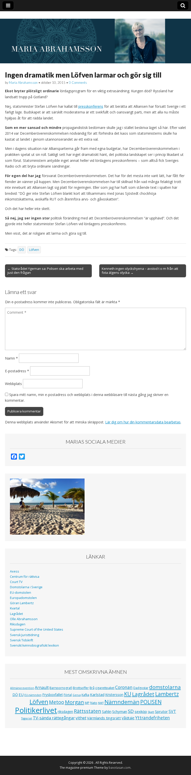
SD (131, 711)
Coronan (124, 687)
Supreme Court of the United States (36, 629)
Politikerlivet (36, 710)
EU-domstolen (20, 592)
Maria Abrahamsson (23, 83)
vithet (81, 718)
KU (127, 693)
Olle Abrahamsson (24, 619)
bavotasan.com (120, 768)
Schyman (119, 711)
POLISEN (151, 701)
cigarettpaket (104, 688)
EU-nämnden (33, 695)
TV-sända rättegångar (54, 718)
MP (87, 703)
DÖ (21, 250)
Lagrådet (16, 614)
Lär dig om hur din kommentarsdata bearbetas (143, 422)
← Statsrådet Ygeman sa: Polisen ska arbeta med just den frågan (45, 270)
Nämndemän (122, 702)
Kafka (85, 695)
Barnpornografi (60, 688)
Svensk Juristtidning (24, 635)
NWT (101, 703)
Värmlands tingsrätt (104, 717)
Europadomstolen (23, 598)
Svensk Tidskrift (21, 640)
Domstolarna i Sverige (26, 587)
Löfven (34, 250)
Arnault (42, 687)
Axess (14, 571)
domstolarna (165, 686)
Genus (77, 695)
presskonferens (90, 106)
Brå (92, 688)
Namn (11, 358)
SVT (172, 711)
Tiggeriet (26, 718)
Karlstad (97, 694)
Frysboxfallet (52, 694)
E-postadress (17, 371)
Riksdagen (17, 624)
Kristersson (114, 694)
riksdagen (65, 711)
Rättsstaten (87, 711)
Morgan (74, 701)
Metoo (56, 702)
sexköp (141, 711)
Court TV (16, 582)
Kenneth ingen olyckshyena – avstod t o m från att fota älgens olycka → (140, 270)
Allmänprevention (22, 688)
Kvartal (15, 608)
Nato (93, 703)
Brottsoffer (81, 688)
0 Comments (78, 83)
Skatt (151, 712)
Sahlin (106, 711)
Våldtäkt (128, 718)
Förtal (68, 695)
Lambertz (167, 693)
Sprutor (161, 711)
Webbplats (13, 383)
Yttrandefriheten (152, 718)
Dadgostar (140, 688)
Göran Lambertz (22, 603)
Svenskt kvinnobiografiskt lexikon (34, 645)
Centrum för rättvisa (24, 577)
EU (21, 694)
